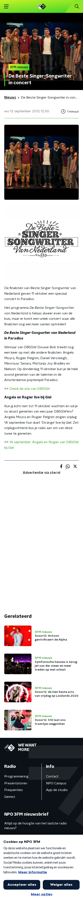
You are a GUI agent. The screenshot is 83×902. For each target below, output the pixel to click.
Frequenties (13, 790)
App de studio (57, 790)
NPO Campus (56, 783)
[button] (6, 7)
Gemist (9, 796)
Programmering (16, 776)
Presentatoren (15, 783)
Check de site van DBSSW (29, 388)
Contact (52, 776)
